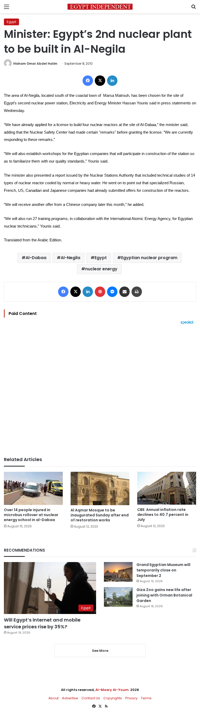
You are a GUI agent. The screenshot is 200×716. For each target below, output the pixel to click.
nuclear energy (101, 269)
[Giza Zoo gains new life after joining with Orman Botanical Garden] (118, 597)
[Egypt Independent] (100, 7)
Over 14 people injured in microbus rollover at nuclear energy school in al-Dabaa (31, 514)
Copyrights (112, 698)
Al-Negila (70, 258)
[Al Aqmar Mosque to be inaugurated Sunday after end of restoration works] (100, 488)
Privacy (131, 698)
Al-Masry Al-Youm (112, 689)
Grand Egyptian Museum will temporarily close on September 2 (163, 570)
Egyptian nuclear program (149, 258)
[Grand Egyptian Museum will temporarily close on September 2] (118, 572)
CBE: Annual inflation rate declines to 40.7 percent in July (162, 514)
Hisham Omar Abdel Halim (35, 63)
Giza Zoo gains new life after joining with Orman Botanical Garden (164, 595)
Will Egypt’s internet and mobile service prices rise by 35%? (42, 623)
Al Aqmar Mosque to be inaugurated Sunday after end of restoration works (100, 515)
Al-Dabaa (36, 258)
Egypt (11, 21)
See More (100, 650)
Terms (146, 698)
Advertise (70, 698)
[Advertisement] (100, 390)
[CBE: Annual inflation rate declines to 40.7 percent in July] (166, 488)
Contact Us (91, 698)
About (53, 698)
